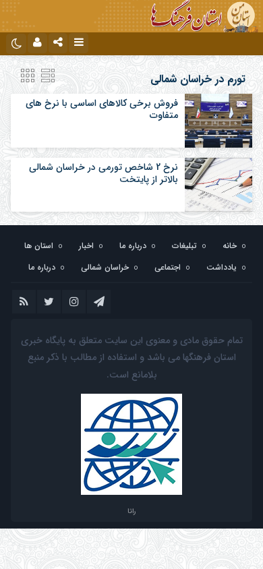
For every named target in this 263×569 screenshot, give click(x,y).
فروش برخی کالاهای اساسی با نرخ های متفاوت (102, 109)
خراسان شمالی (105, 267)
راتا (131, 511)
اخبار (86, 245)
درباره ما (132, 245)
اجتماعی (167, 267)
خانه (230, 245)
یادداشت (221, 267)
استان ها (38, 245)
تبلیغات (184, 245)
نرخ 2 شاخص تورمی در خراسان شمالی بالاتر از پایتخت (103, 173)
